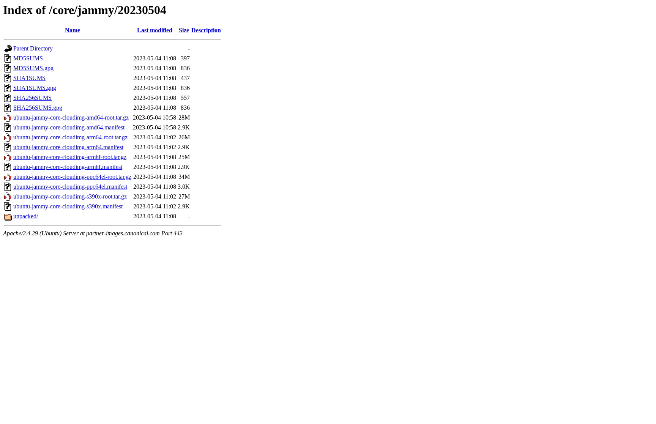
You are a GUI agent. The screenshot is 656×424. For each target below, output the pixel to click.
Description (206, 30)
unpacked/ (25, 216)
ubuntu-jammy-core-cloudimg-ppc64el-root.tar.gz (72, 176)
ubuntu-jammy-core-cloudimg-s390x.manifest (68, 206)
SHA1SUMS (29, 78)
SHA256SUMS (32, 98)
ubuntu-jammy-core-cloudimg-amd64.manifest (69, 127)
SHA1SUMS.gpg (34, 88)
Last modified (154, 30)
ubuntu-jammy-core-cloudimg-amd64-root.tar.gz (71, 117)
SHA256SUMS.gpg (37, 107)
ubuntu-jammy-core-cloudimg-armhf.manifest (67, 167)
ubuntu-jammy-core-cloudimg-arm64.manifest (68, 147)
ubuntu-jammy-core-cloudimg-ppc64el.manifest (70, 186)
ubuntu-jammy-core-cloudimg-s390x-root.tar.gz (70, 196)
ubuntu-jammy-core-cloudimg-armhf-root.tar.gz (69, 157)
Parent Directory (33, 48)
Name (72, 30)
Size (184, 30)
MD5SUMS (28, 58)
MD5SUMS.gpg (33, 68)
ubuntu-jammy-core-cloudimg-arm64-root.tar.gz (70, 137)
